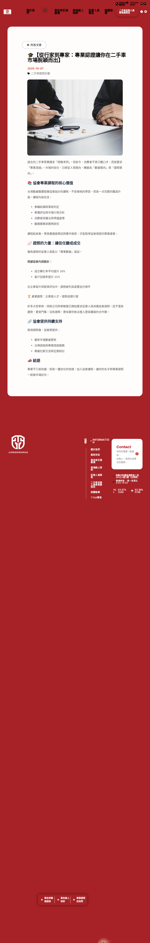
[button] (45, 10)
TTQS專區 (96, 497)
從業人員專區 (94, 12)
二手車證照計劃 (40, 73)
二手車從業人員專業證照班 (126, 11)
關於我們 (31, 12)
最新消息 (95, 454)
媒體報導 (109, 12)
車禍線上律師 (78, 12)
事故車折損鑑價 (61, 12)
